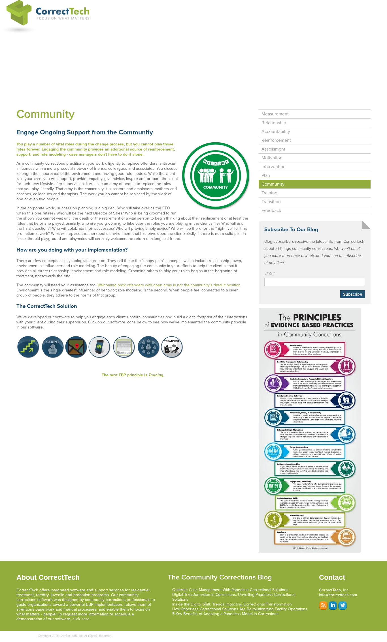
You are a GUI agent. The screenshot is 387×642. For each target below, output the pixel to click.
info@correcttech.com (338, 594)
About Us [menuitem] (326, 5)
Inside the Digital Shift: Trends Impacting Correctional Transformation (232, 604)
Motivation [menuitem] (271, 158)
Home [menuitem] (110, 5)
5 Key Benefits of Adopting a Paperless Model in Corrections (225, 613)
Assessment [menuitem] (273, 149)
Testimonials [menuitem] (277, 5)
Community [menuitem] (272, 184)
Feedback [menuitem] (271, 210)
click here (81, 619)
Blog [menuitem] (303, 5)
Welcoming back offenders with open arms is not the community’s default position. (169, 285)
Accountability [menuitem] (275, 131)
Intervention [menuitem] (273, 166)
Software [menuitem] (134, 5)
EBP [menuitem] (251, 5)
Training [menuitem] (269, 193)
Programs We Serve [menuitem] (219, 5)
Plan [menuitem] (265, 175)
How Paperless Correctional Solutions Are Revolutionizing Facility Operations (239, 609)
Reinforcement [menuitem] (276, 140)
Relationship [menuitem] (273, 123)
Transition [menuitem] (271, 202)
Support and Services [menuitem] (172, 5)
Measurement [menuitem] (275, 114)
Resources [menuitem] (355, 5)
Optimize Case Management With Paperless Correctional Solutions (230, 589)
